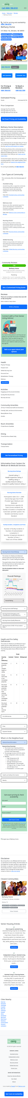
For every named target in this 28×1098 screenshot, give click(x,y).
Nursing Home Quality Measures (11, 620)
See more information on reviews (14, 146)
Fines (4, 726)
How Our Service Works (14, 1076)
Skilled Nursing (14, 1065)
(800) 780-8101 (5, 67)
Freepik (13, 1086)
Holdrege (3, 1005)
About (14, 1081)
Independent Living (14, 1057)
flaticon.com (21, 1086)
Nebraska (9, 13)
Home (3, 13)
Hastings (3, 1010)
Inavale (3, 1012)
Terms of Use (23, 823)
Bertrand (3, 1017)
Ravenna (3, 1021)
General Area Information (10, 742)
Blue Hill (3, 1009)
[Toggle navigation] (25, 8)
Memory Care (14, 1060)
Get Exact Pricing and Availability (14, 119)
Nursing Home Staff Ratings (10, 608)
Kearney (3, 1002)
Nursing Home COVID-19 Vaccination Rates (13, 626)
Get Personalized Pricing (14, 455)
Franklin (3, 1007)
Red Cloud (3, 1019)
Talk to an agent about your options (14, 350)
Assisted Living (14, 1054)
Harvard (3, 1024)
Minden (16, 13)
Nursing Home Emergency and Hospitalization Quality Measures (12, 614)
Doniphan (3, 1015)
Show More (5, 382)
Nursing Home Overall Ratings (11, 552)
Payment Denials (7, 731)
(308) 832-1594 (20, 90)
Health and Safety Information (11, 775)
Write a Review (14, 307)
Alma (2, 1014)
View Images (20, 58)
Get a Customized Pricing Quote (14, 287)
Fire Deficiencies (7, 716)
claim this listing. (15, 871)
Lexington (3, 1026)
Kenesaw (3, 1003)
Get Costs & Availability (14, 1094)
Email (4, 806)
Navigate (14, 67)
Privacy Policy (7, 824)
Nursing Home (14, 1062)
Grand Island (4, 1022)
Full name (5, 800)
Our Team (14, 1079)
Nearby (4, 780)
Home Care (14, 1068)
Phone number (6, 813)
